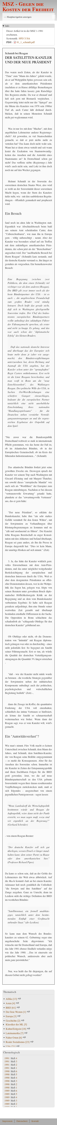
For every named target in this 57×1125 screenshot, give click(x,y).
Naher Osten (14, 1037)
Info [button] (7, 25)
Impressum (7, 1121)
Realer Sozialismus (17, 1042)
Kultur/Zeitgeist (16, 1028)
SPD (21, 38)
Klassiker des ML (16, 1024)
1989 (7, 1090)
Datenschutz (22, 1121)
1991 (7, 1058)
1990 (7, 1071)
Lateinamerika (14, 1033)
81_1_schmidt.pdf (26, 42)
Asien (10, 1003)
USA (27, 38)
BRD (11, 1007)
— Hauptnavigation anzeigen (17, 16)
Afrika (11, 998)
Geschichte (13, 1020)
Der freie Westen (16, 1011)
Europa (11, 1016)
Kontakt (35, 1121)
